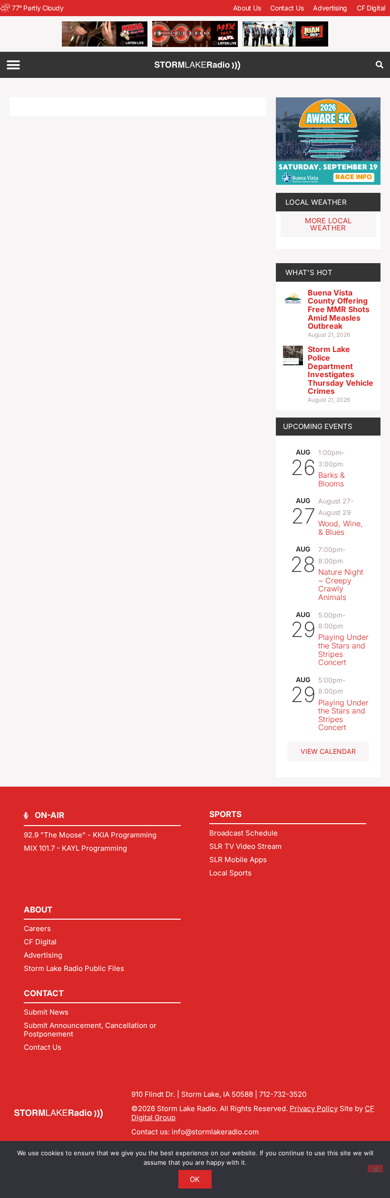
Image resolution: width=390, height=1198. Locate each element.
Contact (44, 993)
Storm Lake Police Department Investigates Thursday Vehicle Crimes (340, 370)
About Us (247, 8)
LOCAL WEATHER (316, 202)
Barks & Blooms (331, 479)
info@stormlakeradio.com (215, 1131)
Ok (195, 1179)
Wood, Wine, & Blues (340, 528)
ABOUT (38, 909)
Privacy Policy (314, 1108)
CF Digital (371, 8)
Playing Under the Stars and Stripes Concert (343, 649)
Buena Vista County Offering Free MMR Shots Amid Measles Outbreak (339, 309)
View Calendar (328, 751)
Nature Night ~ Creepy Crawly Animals (340, 584)
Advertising (330, 8)
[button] (13, 65)
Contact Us (286, 8)
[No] (375, 1168)
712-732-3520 (282, 1094)
